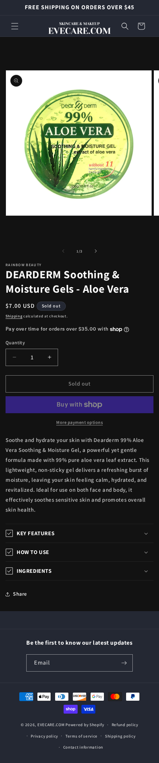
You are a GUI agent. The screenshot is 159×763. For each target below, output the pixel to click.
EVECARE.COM (51, 724)
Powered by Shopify (84, 724)
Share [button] (20, 593)
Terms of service (81, 736)
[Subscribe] (124, 663)
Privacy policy (44, 736)
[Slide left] (63, 251)
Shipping (14, 316)
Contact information (83, 747)
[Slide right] (96, 251)
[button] (15, 26)
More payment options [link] (79, 422)
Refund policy (125, 724)
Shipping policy (120, 736)
